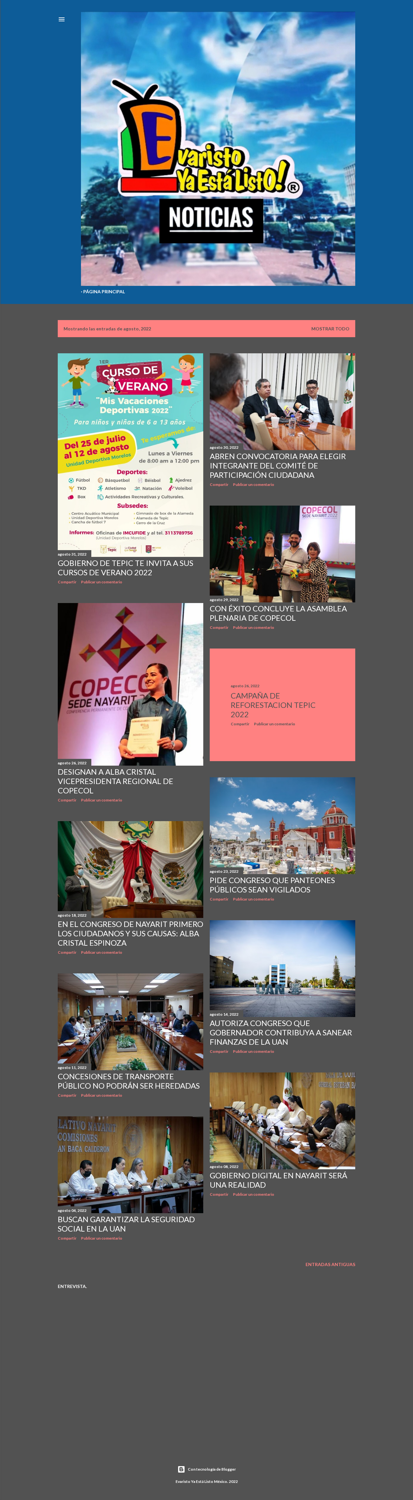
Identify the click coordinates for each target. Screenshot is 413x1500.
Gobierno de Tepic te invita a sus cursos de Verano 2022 (125, 567)
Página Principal (104, 291)
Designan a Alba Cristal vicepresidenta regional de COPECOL (115, 781)
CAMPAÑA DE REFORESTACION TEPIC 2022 (273, 705)
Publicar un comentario (101, 581)
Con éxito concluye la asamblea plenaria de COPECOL (278, 613)
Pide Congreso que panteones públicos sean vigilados (272, 884)
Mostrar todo (330, 328)
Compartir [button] (67, 581)
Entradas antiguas (330, 1264)
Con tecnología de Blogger (212, 1469)
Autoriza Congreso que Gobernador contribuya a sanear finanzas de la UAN (281, 1032)
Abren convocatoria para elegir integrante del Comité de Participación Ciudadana (278, 465)
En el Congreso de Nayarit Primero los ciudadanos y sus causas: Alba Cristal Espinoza (130, 933)
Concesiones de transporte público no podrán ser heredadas (129, 1081)
